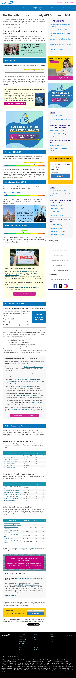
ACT (23, 8)
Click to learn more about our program (22, 409)
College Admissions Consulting (38, 8)
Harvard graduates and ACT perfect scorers (27, 395)
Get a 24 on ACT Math (56, 228)
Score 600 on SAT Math (57, 145)
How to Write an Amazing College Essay (60, 34)
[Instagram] (66, 286)
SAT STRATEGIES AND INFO (60, 245)
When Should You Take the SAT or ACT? (60, 50)
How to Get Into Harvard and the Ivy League (60, 25)
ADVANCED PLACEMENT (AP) (60, 260)
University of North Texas (11, 498)
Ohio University (8, 466)
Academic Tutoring (68, 8)
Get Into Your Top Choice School (24, 294)
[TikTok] (71, 635)
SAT (8, 8)
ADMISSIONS (38, 652)
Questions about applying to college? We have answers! (24, 559)
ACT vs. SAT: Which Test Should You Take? (61, 45)
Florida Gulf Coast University (12, 490)
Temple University (9, 456)
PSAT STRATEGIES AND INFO (61, 265)
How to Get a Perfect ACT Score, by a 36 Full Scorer (60, 201)
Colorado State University (11, 460)
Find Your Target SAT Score (58, 116)
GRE (35, 644)
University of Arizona (9, 468)
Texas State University (10, 500)
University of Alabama (10, 458)
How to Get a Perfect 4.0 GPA (59, 30)
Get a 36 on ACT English (57, 205)
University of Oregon (9, 464)
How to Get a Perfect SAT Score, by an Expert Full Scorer (60, 126)
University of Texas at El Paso (12, 523)
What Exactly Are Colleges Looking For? (60, 39)
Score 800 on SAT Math (57, 131)
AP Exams (53, 8)
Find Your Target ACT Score (58, 191)
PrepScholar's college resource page (23, 563)
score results (32, 402)
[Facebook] (55, 286)
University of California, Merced (12, 525)
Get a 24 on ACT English (57, 225)
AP (35, 642)
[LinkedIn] (73, 635)
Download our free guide (11, 93)
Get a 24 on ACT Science (57, 235)
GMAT (36, 647)
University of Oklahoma (10, 462)
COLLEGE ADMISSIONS (60, 255)
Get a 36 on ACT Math (56, 209)
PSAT (35, 640)
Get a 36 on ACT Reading (57, 212)
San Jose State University (11, 496)
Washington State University (12, 492)
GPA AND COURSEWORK (60, 270)
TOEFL (36, 649)
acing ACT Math (18, 585)
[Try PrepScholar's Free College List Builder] (24, 128)
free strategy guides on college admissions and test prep (24, 578)
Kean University (8, 538)
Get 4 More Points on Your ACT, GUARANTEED (24, 415)
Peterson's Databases (28, 548)
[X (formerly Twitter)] (60, 286)
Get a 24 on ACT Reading (57, 231)
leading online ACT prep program (33, 367)
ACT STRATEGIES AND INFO (60, 250)
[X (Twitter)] (65, 635)
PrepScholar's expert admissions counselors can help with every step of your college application (24, 213)
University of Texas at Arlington (12, 494)
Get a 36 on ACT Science (57, 215)
